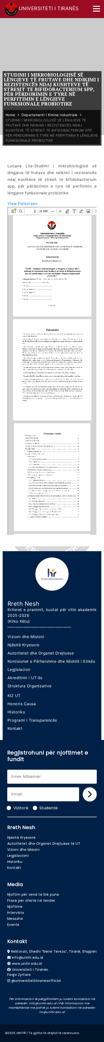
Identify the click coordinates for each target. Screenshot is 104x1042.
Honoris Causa (21, 703)
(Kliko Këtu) (18, 621)
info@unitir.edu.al (27, 957)
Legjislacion (18, 669)
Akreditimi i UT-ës (25, 677)
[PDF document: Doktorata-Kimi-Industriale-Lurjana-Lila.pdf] (52, 371)
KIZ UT (14, 695)
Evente (13, 924)
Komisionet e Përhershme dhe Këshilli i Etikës (51, 661)
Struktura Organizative (29, 685)
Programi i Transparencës (32, 720)
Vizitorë (21, 808)
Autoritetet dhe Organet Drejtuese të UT (44, 843)
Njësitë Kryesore (23, 644)
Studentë (48, 808)
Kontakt (14, 728)
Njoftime (15, 906)
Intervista (15, 912)
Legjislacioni (18, 855)
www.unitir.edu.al (27, 963)
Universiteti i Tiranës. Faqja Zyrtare (28, 972)
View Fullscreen (22, 203)
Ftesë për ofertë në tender (31, 900)
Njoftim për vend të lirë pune (33, 894)
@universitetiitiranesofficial (36, 980)
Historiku (16, 712)
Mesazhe (15, 918)
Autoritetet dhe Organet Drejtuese (40, 653)
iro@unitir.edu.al (52, 1012)
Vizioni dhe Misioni (25, 636)
